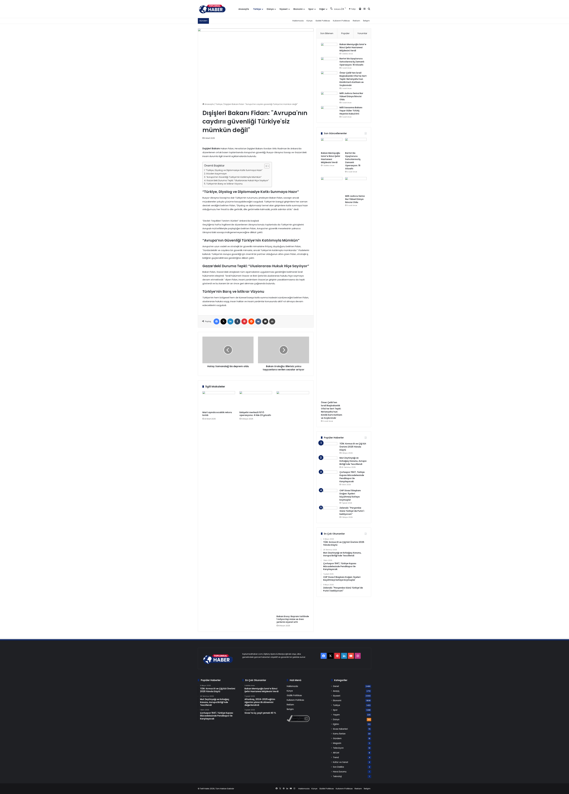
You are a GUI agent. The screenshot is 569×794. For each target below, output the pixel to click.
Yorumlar (362, 33)
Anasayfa (243, 9)
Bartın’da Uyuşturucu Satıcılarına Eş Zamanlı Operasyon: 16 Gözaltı (351, 61)
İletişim (366, 20)
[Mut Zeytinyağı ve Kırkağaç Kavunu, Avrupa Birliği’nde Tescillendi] (329, 462)
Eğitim (336, 724)
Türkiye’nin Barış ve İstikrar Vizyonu (224, 183)
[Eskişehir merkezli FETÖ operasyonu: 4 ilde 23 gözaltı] (255, 400)
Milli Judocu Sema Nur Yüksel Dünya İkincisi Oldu (351, 96)
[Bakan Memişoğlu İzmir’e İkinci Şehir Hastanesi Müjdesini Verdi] (329, 48)
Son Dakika (338, 767)
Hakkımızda (298, 20)
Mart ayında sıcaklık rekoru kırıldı (217, 414)
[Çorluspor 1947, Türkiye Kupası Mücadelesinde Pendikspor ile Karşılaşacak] (329, 479)
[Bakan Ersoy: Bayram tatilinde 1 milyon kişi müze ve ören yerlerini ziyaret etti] (292, 502)
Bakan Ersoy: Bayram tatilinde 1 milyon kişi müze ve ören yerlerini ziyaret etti (292, 619)
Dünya (270, 9)
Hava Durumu (339, 771)
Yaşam (336, 714)
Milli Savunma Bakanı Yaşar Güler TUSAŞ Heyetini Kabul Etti (350, 110)
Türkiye (257, 9)
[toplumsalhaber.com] (214, 8)
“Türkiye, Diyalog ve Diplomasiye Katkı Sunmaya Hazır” (234, 170)
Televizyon (338, 748)
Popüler (345, 33)
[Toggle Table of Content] (265, 166)
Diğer (322, 9)
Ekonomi (298, 9)
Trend (336, 757)
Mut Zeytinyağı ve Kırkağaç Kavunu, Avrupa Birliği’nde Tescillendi (352, 461)
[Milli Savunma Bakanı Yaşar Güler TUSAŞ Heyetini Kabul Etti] (329, 111)
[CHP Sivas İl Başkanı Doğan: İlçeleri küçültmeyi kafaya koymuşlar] (329, 494)
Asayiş (336, 691)
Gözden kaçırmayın (216, 173)
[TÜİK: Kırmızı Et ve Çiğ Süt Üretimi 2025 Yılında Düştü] (329, 447)
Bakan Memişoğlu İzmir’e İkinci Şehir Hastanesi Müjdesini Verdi (352, 47)
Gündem (337, 738)
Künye (310, 20)
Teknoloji (337, 776)
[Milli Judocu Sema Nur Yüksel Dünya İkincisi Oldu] (329, 97)
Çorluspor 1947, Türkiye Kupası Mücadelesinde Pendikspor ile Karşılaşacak (352, 477)
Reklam (356, 20)
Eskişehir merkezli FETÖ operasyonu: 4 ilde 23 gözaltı (255, 414)
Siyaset (283, 9)
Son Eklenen (326, 33)
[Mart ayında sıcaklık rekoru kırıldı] (218, 400)
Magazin (337, 743)
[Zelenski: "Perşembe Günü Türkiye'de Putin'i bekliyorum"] (329, 511)
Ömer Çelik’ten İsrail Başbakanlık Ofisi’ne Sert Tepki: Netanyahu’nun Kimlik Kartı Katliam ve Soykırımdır (353, 79)
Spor (311, 9)
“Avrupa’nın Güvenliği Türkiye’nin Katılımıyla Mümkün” (234, 177)
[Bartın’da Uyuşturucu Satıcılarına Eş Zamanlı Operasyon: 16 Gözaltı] (329, 62)
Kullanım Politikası (341, 20)
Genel (336, 686)
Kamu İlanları (339, 733)
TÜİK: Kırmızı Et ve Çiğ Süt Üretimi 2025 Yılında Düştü (352, 446)
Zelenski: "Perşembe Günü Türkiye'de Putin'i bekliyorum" (351, 511)
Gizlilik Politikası (322, 20)
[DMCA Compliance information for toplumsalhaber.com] (298, 721)
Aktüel (336, 752)
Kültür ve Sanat (340, 762)
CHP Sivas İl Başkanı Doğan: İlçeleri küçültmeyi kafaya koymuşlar (350, 495)
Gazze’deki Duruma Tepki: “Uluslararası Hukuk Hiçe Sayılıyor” (237, 180)
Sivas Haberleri (340, 729)
